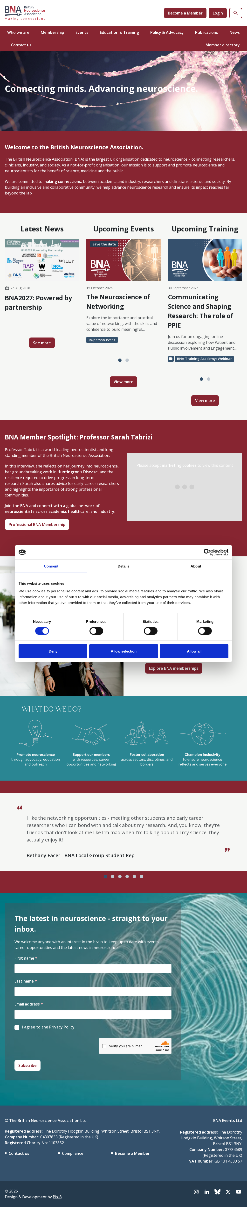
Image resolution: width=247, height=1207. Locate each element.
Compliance (72, 1153)
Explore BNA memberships (173, 668)
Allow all (194, 651)
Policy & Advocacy (167, 32)
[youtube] (238, 1191)
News (234, 32)
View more (123, 381)
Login (218, 13)
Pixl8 (57, 1197)
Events (81, 32)
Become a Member (185, 13)
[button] (120, 360)
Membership (52, 32)
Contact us (21, 45)
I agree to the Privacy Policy (48, 1027)
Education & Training (119, 32)
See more (42, 342)
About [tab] (196, 566)
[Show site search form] (235, 13)
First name (25, 958)
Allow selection (124, 651)
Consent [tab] (51, 566)
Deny (53, 651)
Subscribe (27, 1065)
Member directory (223, 45)
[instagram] (196, 1191)
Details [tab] (124, 566)
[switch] (96, 631)
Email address (28, 1004)
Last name (25, 981)
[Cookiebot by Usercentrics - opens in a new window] (207, 552)
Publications (206, 32)
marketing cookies (179, 465)
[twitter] (228, 1191)
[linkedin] (206, 1191)
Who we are (18, 32)
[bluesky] (217, 1191)
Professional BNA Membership (37, 524)
